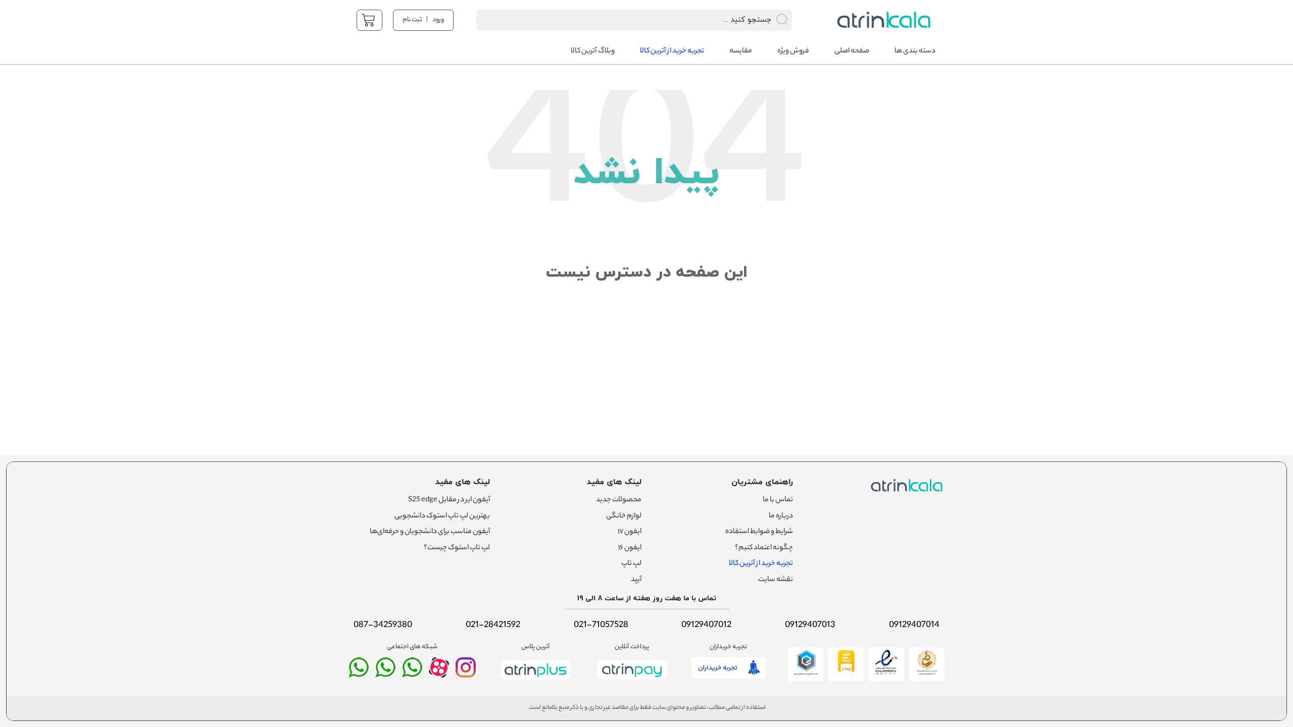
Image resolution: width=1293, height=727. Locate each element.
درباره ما (781, 516)
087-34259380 (383, 625)
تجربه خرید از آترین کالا (761, 564)
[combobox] (621, 20)
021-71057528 (601, 625)
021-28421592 (493, 625)
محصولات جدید (618, 500)
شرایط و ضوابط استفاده (759, 532)
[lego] (881, 20)
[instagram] (466, 672)
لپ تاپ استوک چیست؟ (457, 548)
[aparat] (439, 675)
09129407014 (914, 625)
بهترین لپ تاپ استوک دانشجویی (442, 516)
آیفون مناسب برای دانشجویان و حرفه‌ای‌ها (430, 532)
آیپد (636, 580)
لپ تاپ (631, 564)
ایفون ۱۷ (629, 532)
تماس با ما (778, 500)
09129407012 (706, 625)
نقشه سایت (775, 580)
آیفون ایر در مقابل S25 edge (449, 500)
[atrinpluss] (535, 682)
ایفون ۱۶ (629, 548)
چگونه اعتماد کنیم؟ (764, 548)
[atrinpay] (632, 682)
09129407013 (810, 625)
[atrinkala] (412, 672)
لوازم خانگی (623, 516)
